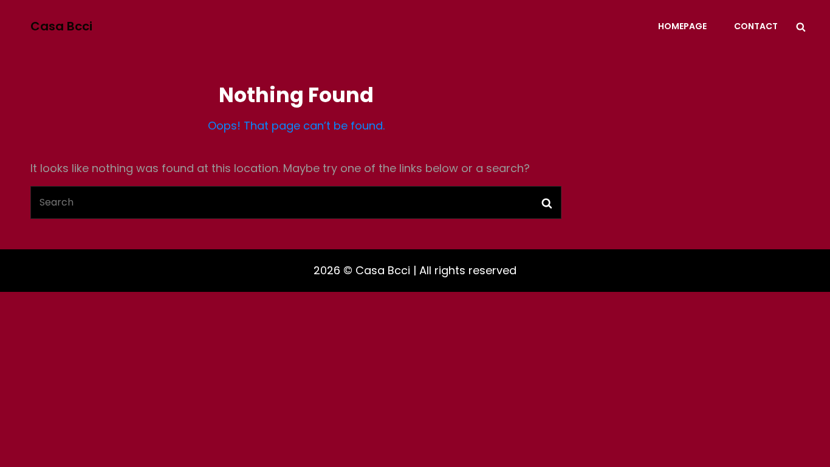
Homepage (682, 26)
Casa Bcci (61, 26)
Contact (756, 26)
